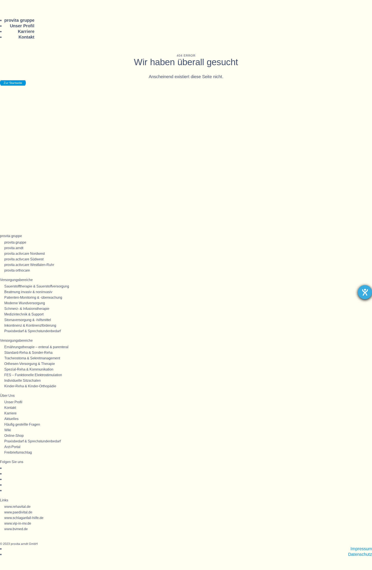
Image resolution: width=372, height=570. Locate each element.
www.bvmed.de (16, 529)
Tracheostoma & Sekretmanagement (32, 358)
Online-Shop (14, 435)
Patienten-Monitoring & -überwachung (33, 297)
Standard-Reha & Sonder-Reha (28, 352)
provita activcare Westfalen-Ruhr (29, 265)
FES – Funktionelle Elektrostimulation (33, 375)
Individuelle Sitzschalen (22, 380)
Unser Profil (22, 25)
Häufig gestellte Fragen (22, 424)
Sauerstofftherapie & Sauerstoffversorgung (36, 286)
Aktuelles (11, 419)
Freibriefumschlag (18, 452)
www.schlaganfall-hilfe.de (23, 518)
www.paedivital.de (18, 512)
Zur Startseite (13, 83)
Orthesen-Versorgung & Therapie (29, 364)
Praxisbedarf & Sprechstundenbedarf (32, 331)
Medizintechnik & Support (23, 314)
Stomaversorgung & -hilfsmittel (27, 320)
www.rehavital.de (17, 506)
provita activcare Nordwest (24, 253)
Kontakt (26, 37)
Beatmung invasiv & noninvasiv (28, 292)
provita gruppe (19, 20)
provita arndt (13, 248)
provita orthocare (17, 270)
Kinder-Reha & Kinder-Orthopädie (30, 386)
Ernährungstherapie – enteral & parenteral (36, 347)
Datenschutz (360, 554)
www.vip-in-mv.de (17, 523)
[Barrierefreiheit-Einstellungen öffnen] (365, 292)
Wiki (7, 430)
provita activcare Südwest (23, 259)
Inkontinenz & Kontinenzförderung (30, 325)
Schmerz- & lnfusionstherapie (26, 308)
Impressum (361, 548)
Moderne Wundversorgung (24, 303)
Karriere (26, 31)
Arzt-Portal (12, 447)
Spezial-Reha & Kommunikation (28, 369)
